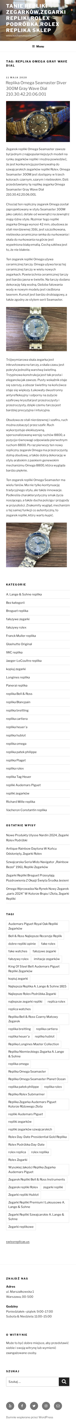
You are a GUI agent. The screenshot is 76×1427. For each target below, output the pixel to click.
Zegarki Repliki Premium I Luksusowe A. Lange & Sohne (36, 1205)
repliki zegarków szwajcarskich (30, 1129)
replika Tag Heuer (18, 777)
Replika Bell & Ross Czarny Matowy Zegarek (33, 1019)
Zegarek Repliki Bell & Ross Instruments (36, 1179)
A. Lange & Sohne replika (24, 594)
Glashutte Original (19, 644)
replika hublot (16, 735)
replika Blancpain (18, 702)
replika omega (16, 744)
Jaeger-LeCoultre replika (24, 661)
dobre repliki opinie (22, 944)
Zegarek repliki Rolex (23, 1187)
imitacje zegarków (47, 959)
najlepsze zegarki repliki (25, 1001)
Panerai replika (16, 685)
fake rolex (48, 944)
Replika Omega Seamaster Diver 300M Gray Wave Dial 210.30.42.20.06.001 (36, 88)
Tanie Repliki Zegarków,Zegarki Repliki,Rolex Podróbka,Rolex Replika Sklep (36, 18)
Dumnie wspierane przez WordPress (29, 1417)
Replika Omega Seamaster (27, 1071)
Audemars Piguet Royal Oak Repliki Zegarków (33, 926)
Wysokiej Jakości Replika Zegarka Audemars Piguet (32, 1169)
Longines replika (18, 677)
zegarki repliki (53, 1187)
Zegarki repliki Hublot (23, 1195)
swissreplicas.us (18, 1242)
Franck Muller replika (21, 636)
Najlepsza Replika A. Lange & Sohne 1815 (37, 986)
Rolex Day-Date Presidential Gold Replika (37, 1137)
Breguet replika (17, 611)
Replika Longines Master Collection (33, 1044)
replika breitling (17, 710)
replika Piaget (16, 760)
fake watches (17, 951)
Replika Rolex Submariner (26, 1094)
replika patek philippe (21, 752)
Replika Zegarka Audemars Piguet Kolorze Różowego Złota (32, 1104)
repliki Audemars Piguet (23, 785)
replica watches (19, 1009)
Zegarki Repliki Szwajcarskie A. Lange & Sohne (36, 1217)
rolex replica (17, 1152)
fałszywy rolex (16, 627)
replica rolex (56, 1001)
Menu (40, 46)
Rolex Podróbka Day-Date (26, 1144)
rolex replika (40, 1152)
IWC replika (14, 652)
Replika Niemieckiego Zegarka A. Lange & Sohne (36, 1054)
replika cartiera (17, 719)
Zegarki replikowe (21, 1227)
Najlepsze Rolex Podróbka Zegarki (32, 994)
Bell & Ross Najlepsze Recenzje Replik (35, 936)
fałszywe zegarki (18, 619)
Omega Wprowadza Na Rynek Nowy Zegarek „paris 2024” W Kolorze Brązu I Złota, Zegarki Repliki (37, 894)
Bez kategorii (15, 603)
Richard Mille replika (20, 802)
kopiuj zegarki (16, 669)
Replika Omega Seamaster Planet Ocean (37, 1079)
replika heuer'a (16, 727)
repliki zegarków (17, 793)
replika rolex (15, 768)
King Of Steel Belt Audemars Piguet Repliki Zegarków (34, 969)
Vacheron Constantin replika (26, 810)
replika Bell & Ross (19, 694)
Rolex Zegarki (17, 1160)
